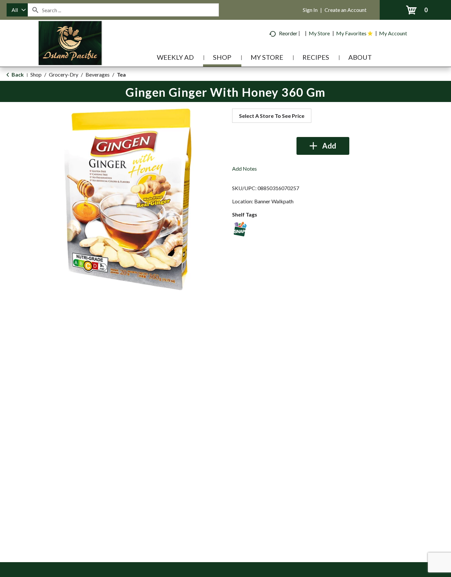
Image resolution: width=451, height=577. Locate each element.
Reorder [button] (288, 33)
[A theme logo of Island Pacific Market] (70, 52)
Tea (121, 74)
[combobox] (17, 10)
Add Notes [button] (244, 168)
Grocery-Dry (63, 74)
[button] (322, 146)
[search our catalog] (35, 10)
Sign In (310, 10)
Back (17, 74)
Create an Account (345, 10)
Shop (36, 74)
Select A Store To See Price (271, 116)
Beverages (98, 74)
